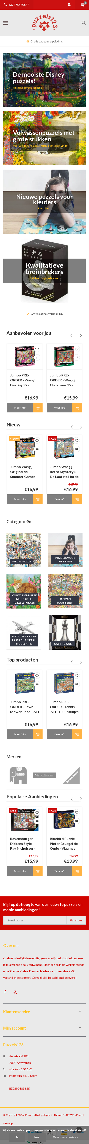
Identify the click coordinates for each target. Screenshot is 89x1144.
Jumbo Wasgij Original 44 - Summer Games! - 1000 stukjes (24, 472)
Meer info (19, 407)
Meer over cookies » (65, 1137)
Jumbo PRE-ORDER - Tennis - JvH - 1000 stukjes (64, 707)
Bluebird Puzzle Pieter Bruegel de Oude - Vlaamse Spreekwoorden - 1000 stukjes (64, 844)
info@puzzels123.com (23, 1075)
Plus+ (79, 1115)
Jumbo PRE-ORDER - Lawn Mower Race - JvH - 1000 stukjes (24, 707)
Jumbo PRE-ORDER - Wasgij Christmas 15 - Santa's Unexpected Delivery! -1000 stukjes (62, 380)
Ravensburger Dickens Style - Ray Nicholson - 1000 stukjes (22, 844)
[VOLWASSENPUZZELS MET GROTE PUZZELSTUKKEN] (23, 591)
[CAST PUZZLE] (65, 632)
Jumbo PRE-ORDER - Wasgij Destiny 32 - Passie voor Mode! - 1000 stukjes (22, 380)
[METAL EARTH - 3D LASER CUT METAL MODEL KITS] (23, 632)
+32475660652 (19, 4)
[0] (82, 4)
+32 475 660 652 (20, 1069)
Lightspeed (45, 1115)
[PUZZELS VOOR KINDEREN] (65, 549)
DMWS (70, 1115)
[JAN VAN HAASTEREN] (65, 591)
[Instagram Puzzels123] (15, 992)
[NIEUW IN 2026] (23, 549)
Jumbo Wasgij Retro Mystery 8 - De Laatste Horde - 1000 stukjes (64, 472)
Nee (36, 1137)
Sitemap (8, 1123)
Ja (17, 1137)
